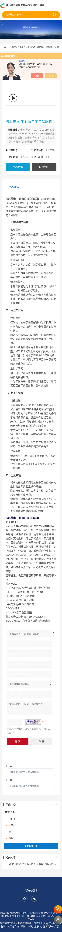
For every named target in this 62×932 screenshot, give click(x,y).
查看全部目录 (31, 846)
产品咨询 (18, 167)
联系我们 (44, 167)
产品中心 (21, 47)
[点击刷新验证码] (33, 722)
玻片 (11, 838)
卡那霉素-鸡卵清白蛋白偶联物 (24, 772)
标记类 (40, 47)
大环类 (12, 825)
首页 (14, 47)
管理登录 (40, 916)
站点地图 (31, 916)
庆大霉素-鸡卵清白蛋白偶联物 (24, 786)
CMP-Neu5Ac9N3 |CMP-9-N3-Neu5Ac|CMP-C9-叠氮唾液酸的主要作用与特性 (32, 864)
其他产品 (31, 47)
